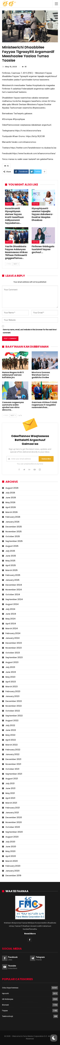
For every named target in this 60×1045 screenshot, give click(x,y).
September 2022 (14, 715)
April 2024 (10, 623)
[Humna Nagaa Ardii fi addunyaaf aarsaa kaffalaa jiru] (15, 360)
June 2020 (10, 846)
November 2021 (13, 764)
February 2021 (12, 807)
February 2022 (12, 749)
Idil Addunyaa (7, 999)
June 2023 (10, 672)
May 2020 (10, 851)
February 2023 (12, 691)
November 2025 (13, 531)
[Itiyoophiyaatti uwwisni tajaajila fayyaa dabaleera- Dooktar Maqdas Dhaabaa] (43, 197)
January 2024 (12, 638)
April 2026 (10, 507)
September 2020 (14, 832)
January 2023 (12, 696)
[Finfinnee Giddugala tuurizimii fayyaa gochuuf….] (43, 235)
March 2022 (11, 744)
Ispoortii (5, 993)
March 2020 (11, 861)
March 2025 (11, 570)
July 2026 (10, 492)
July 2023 (10, 667)
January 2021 (12, 812)
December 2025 (13, 526)
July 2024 (10, 609)
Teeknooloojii (7, 1016)
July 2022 (10, 725)
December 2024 (13, 584)
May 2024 (10, 618)
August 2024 (12, 604)
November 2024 (13, 589)
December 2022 (13, 701)
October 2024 (12, 594)
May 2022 (10, 735)
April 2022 (10, 739)
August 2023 (11, 662)
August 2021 (11, 778)
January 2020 (12, 870)
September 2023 (14, 657)
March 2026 (11, 512)
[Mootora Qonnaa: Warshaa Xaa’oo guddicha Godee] (45, 360)
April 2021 (10, 798)
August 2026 (11, 488)
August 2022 (11, 720)
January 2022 (12, 754)
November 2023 (13, 647)
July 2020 (10, 841)
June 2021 (10, 788)
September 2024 (14, 599)
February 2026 (12, 517)
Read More (30, 933)
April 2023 (10, 681)
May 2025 (10, 560)
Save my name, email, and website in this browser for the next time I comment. (30, 331)
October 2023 (12, 652)
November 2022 (13, 706)
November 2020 (13, 822)
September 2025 (14, 541)
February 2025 (12, 575)
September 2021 (13, 773)
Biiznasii (5, 1005)
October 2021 (12, 769)
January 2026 (12, 521)
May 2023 (10, 677)
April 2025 (10, 565)
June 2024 (10, 613)
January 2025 (12, 580)
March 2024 (11, 628)
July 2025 (10, 551)
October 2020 (12, 827)
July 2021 (10, 783)
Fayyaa (9, 204)
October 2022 (12, 710)
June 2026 (10, 497)
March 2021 (11, 802)
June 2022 (10, 730)
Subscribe (46, 459)
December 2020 (13, 817)
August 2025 (11, 546)
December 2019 (13, 875)
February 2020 (12, 866)
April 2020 (10, 856)
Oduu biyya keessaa (10, 988)
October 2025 (12, 536)
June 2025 (10, 555)
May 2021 (10, 793)
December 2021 (13, 759)
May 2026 (10, 502)
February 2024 (12, 633)
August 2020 (12, 836)
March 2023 (11, 686)
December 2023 (13, 643)
